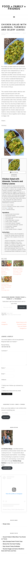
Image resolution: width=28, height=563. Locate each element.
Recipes (8, 313)
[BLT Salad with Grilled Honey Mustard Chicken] (6, 263)
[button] (11, 174)
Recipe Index (6, 524)
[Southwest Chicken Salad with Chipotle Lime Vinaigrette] (6, 279)
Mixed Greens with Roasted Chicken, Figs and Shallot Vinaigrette (18, 271)
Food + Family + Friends (14, 7)
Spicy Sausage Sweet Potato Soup (12, 541)
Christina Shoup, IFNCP (9, 509)
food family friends (17, 314)
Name (3, 368)
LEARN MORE (7, 468)
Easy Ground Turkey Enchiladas (11, 546)
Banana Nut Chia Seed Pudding (11, 544)
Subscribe (22, 307)
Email (3, 373)
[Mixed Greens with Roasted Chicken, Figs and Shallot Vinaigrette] (18, 263)
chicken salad (10, 314)
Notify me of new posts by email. (12, 390)
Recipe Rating (5, 344)
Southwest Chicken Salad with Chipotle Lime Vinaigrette (6, 287)
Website (3, 379)
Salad (11, 313)
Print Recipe (14, 172)
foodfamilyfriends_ (21, 509)
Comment (4, 350)
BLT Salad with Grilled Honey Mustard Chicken (5, 271)
